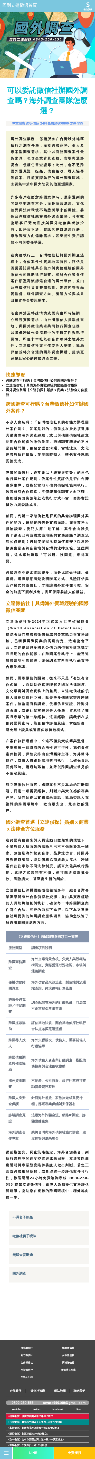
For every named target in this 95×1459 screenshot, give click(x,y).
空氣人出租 (27, 1377)
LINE (33, 1453)
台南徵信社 (27, 1362)
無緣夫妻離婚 (22, 1255)
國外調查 (19, 1273)
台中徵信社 (68, 1355)
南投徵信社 (27, 1369)
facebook (57, 1409)
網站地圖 (60, 1390)
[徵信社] (47, 6)
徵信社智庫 (37, 1390)
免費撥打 (74, 1453)
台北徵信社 (27, 1348)
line (78, 1409)
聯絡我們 (79, 1390)
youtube (16, 1409)
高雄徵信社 (68, 1362)
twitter (37, 1409)
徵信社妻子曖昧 (24, 1236)
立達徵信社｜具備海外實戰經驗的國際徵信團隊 (41, 385)
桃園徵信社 (68, 1348)
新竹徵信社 (27, 1355)
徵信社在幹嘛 (68, 1369)
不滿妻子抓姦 (22, 1217)
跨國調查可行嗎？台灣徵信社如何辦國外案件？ (41, 380)
